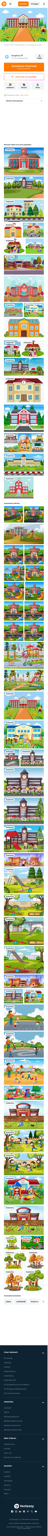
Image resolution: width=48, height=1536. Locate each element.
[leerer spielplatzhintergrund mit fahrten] (23, 1056)
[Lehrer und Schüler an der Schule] (12, 394)
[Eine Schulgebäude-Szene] (23, 209)
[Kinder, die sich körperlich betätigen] (23, 1209)
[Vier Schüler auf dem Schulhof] (14, 356)
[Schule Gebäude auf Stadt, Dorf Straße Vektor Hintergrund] (23, 1036)
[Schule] (23, 1307)
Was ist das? (24, 95)
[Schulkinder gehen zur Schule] (14, 260)
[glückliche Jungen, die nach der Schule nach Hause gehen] (13, 748)
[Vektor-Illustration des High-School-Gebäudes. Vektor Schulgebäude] (13, 228)
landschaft (21, 1530)
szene (8, 1530)
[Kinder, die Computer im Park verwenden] (23, 1014)
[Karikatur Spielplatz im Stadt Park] (23, 1284)
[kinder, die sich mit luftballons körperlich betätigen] (23, 1263)
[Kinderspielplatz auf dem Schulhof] (14, 674)
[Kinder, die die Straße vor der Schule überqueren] (13, 655)
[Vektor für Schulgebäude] (23, 481)
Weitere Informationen (14, 99)
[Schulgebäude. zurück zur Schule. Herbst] (23, 319)
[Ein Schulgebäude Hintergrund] (23, 528)
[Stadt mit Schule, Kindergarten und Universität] (23, 1157)
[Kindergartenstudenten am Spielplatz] (14, 1188)
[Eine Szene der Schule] (23, 186)
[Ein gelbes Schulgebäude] (23, 453)
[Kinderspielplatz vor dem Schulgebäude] (33, 728)
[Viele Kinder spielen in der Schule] (13, 1172)
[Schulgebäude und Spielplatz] (23, 987)
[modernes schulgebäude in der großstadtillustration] (23, 295)
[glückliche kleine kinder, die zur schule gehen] (13, 277)
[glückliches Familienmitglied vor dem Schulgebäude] (13, 769)
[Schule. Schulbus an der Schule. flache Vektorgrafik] (13, 341)
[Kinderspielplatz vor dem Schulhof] (13, 690)
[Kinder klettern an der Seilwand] (12, 1434)
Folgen (39, 58)
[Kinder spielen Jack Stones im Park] (23, 1356)
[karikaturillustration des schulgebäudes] (23, 160)
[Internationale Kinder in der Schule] (15, 934)
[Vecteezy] (3, 3)
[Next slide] (38, 1530)
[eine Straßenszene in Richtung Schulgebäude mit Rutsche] (14, 595)
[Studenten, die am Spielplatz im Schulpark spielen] (23, 1382)
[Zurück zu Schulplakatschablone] (18, 551)
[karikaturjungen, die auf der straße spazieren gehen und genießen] (13, 635)
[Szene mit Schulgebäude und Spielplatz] (13, 578)
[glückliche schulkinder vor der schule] (15, 412)
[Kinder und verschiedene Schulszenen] (23, 506)
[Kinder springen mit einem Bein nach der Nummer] (23, 1333)
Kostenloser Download (24, 67)
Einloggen (35, 4)
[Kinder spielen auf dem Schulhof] (23, 430)
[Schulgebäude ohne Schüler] (11, 916)
